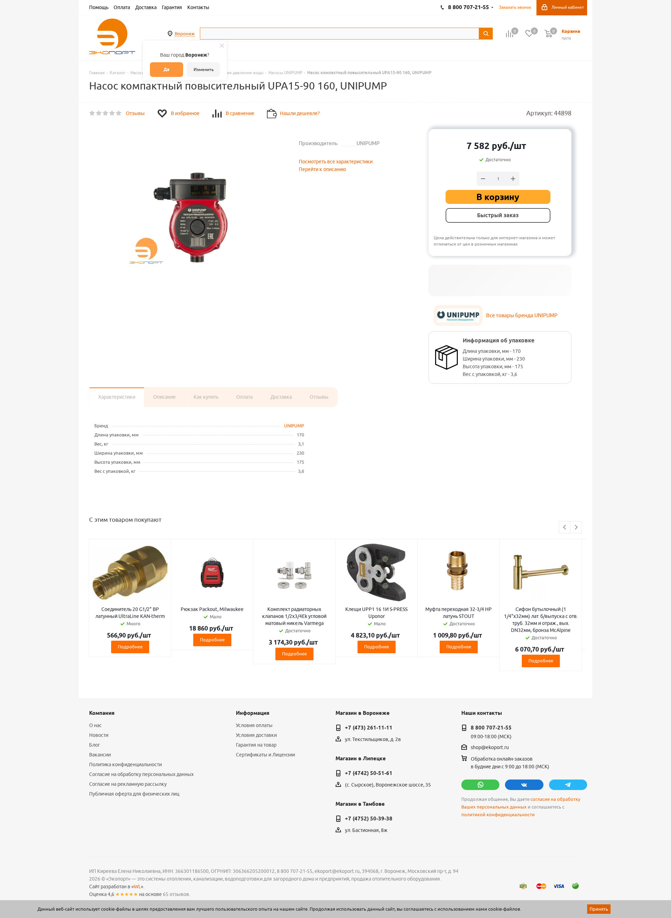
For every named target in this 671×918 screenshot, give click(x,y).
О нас (95, 725)
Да (166, 69)
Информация (252, 713)
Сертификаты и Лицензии (265, 754)
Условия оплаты (254, 725)
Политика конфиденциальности (125, 764)
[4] (112, 113)
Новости (98, 735)
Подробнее (130, 646)
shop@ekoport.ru (490, 747)
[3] (105, 113)
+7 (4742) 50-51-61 (368, 773)
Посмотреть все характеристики (336, 161)
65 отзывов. (176, 894)
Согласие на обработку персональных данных (141, 774)
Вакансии (100, 754)
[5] (119, 113)
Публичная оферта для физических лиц (134, 794)
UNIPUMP (294, 425)
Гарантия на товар (256, 745)
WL (137, 886)
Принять (599, 909)
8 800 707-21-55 (491, 728)
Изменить (204, 69)
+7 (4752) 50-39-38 (368, 819)
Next (576, 527)
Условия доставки (256, 735)
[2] (99, 113)
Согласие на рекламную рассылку (128, 784)
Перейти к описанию (322, 169)
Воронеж (185, 33)
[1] (92, 113)
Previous (565, 527)
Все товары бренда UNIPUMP (521, 315)
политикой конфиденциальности (498, 814)
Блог (94, 745)
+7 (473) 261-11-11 (368, 728)
